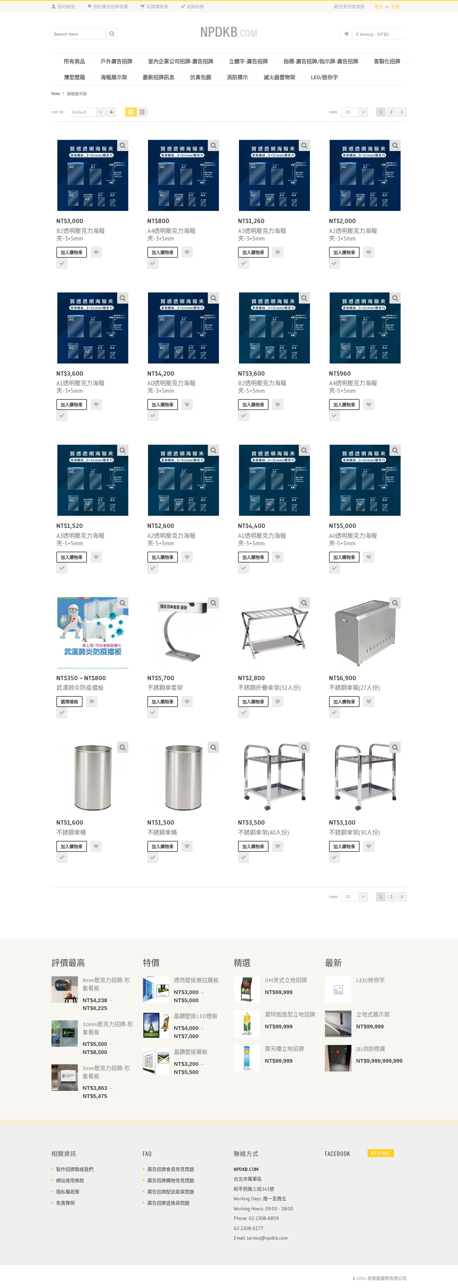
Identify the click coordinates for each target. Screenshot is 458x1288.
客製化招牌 (387, 61)
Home (55, 93)
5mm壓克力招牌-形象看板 (106, 1072)
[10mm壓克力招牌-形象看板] (64, 1033)
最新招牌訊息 (158, 77)
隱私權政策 (67, 1192)
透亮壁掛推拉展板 (196, 980)
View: (333, 112)
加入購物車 (72, 252)
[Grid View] (130, 112)
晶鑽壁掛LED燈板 (195, 1016)
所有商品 (74, 61)
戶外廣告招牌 (116, 61)
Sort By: (58, 112)
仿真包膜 (200, 77)
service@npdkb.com (267, 1238)
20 (347, 112)
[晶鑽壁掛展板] (156, 1061)
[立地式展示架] (338, 1024)
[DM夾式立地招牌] (247, 989)
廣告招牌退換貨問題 (168, 1203)
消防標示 (237, 77)
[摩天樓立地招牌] (247, 1058)
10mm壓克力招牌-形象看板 (108, 1028)
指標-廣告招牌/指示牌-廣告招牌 (321, 61)
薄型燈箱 (74, 77)
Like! (383, 1152)
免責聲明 (65, 1203)
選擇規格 (69, 701)
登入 (379, 6)
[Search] (111, 34)
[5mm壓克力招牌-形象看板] (64, 1077)
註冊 (395, 6)
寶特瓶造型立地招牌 (290, 1014)
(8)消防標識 (370, 1048)
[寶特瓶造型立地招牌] (247, 1024)
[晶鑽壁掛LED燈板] (156, 1025)
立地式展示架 (373, 1014)
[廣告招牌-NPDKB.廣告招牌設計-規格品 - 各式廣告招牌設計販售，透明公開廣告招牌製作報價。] (229, 32)
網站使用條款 (70, 1180)
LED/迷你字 (324, 77)
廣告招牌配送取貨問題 (170, 1192)
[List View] (142, 112)
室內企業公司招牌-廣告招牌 (180, 61)
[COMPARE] (61, 263)
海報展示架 (114, 77)
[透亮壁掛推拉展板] (156, 989)
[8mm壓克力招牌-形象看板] (64, 989)
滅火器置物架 (279, 77)
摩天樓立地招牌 (284, 1048)
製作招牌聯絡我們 (74, 1169)
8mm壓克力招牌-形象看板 (106, 984)
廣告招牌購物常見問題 (170, 1180)
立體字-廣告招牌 (248, 61)
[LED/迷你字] (338, 989)
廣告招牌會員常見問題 (170, 1169)
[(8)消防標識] (338, 1058)
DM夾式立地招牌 (286, 980)
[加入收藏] (96, 252)
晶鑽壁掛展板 (191, 1052)
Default (79, 112)
